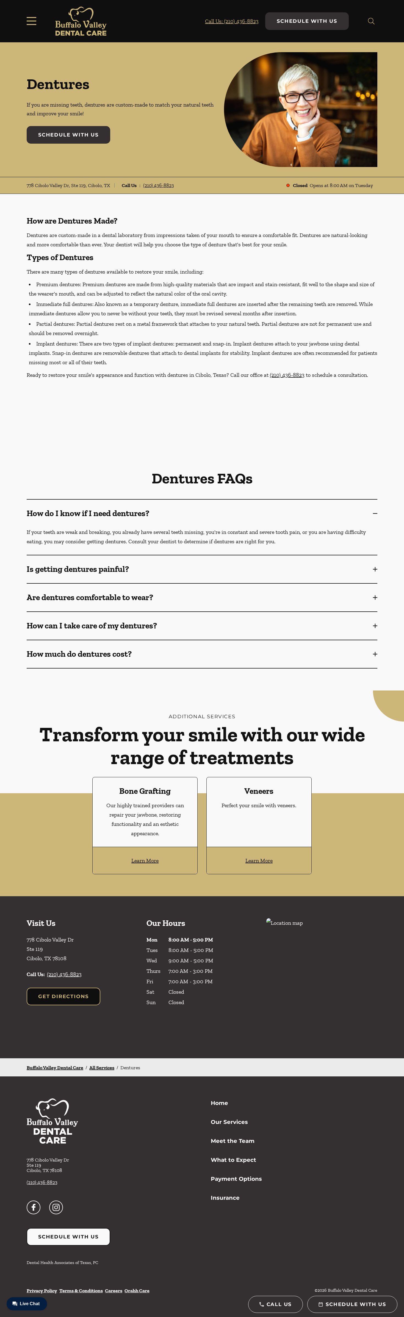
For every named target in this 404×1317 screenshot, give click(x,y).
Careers (113, 1291)
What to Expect (233, 1160)
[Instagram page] (56, 1207)
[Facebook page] (33, 1207)
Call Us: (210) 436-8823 (232, 21)
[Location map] (321, 977)
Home (219, 1103)
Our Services (229, 1122)
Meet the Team (232, 1141)
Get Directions (63, 996)
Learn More (145, 860)
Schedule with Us (307, 21)
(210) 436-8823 (158, 185)
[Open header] (33, 21)
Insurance (225, 1198)
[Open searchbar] (371, 21)
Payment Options (236, 1179)
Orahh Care (137, 1291)
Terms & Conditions (81, 1291)
